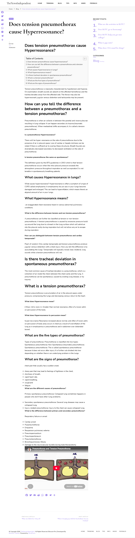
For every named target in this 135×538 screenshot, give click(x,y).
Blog (60, 3)
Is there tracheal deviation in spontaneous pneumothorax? (49, 75)
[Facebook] (2, 12)
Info (75, 3)
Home (40, 3)
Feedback (93, 3)
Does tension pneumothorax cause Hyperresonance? (47, 62)
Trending (50, 3)
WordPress (31, 533)
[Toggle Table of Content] (84, 58)
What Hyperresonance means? (39, 72)
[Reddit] (2, 24)
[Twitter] (2, 16)
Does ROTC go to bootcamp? (110, 29)
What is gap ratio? (105, 43)
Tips (67, 3)
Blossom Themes (14, 533)
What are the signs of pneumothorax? (42, 83)
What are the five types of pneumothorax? (43, 80)
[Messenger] (2, 32)
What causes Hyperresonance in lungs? (42, 70)
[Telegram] (2, 36)
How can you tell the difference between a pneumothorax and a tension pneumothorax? (55, 65)
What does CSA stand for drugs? (111, 48)
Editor (11, 44)
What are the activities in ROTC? (111, 24)
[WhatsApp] (2, 28)
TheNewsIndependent (19, 3)
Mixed (83, 3)
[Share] (2, 40)
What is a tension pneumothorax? (40, 78)
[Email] (2, 20)
